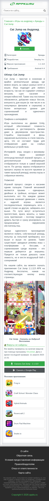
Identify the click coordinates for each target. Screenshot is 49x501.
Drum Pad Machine (22, 423)
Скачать (25, 49)
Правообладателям (24, 464)
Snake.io (17, 434)
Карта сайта (25, 473)
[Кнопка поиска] (44, 10)
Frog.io (17, 383)
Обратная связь (24, 455)
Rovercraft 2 (19, 413)
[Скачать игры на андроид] (22, 4)
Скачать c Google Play (26, 370)
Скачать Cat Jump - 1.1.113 (26, 364)
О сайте (24, 451)
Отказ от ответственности (24, 468)
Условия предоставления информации (24, 460)
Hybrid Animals (20, 403)
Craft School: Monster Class (26, 393)
